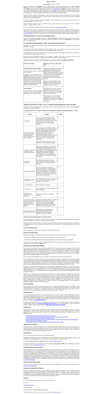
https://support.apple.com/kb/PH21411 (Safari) (36, 320)
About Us (56, 392)
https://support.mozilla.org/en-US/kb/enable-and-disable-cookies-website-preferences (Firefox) (47, 317)
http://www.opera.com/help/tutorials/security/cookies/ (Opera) (40, 318)
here (73, 343)
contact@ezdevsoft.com (61, 27)
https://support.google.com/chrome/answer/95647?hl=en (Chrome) (41, 315)
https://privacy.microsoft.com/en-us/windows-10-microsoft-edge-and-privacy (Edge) (45, 322)
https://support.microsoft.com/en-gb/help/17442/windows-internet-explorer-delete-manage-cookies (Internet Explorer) (52, 319)
